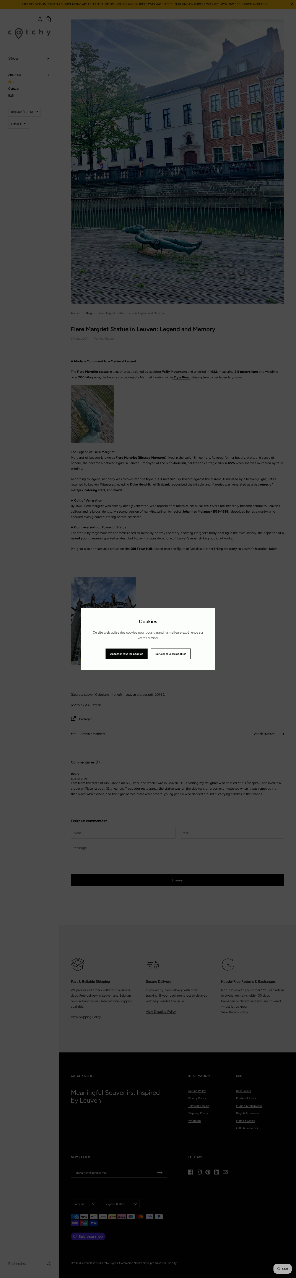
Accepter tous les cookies (126, 653)
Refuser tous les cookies (170, 653)
